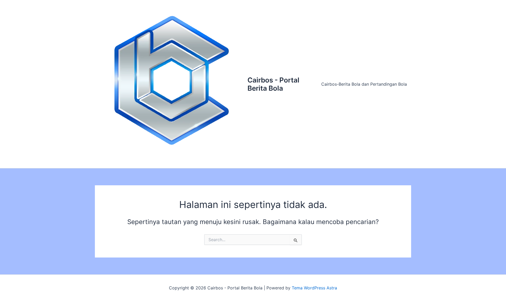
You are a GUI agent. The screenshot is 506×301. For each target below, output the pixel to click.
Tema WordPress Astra (314, 287)
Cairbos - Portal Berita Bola (273, 84)
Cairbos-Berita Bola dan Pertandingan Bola (364, 84)
